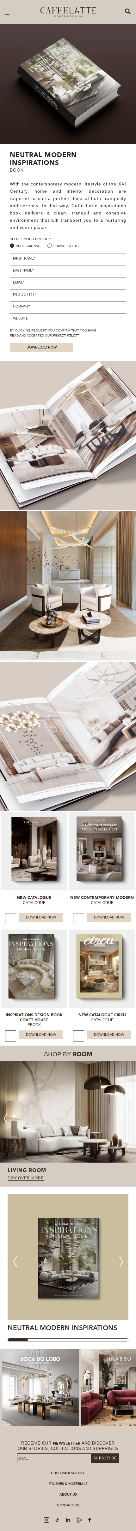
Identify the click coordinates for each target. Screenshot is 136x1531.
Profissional (28, 246)
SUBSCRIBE (105, 1458)
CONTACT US (68, 1505)
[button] (130, 1118)
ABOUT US (68, 1495)
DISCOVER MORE (26, 1178)
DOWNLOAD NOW (42, 347)
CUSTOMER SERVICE (68, 1473)
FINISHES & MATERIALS (68, 1484)
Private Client (66, 246)
